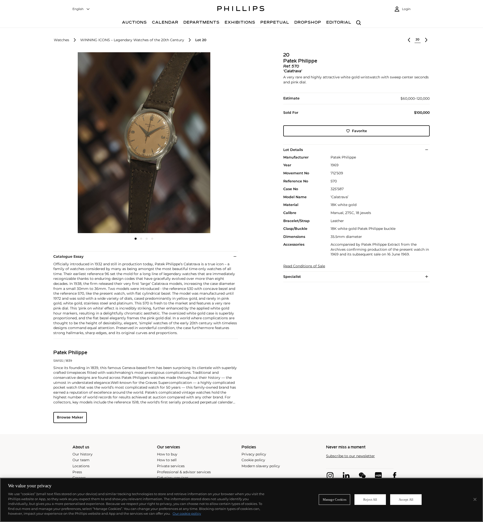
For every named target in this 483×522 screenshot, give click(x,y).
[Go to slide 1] (135, 238)
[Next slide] (204, 143)
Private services (171, 466)
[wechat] (362, 476)
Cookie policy (253, 460)
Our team (81, 460)
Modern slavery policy (261, 466)
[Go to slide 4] (152, 238)
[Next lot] (426, 39)
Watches (61, 40)
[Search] (358, 23)
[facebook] (394, 476)
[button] (142, 142)
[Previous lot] (409, 39)
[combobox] (81, 9)
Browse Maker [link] (70, 417)
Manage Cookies (334, 499)
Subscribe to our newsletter (350, 456)
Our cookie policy (187, 513)
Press (77, 472)
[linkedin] (346, 476)
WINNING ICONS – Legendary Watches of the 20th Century (132, 40)
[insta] (330, 476)
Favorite (359, 131)
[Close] (474, 499)
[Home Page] (240, 9)
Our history (82, 454)
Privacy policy (254, 454)
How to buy (167, 454)
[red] (378, 476)
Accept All (406, 499)
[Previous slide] (83, 143)
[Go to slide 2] (141, 238)
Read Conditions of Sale (304, 266)
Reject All (370, 499)
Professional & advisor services (184, 472)
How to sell (167, 460)
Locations (81, 466)
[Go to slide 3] (146, 238)
